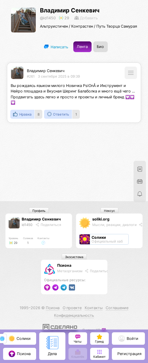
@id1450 (48, 18)
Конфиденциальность (74, 315)
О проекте (72, 307)
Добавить (88, 18)
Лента (82, 47)
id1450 (27, 225)
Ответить (61, 114)
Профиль (38, 211)
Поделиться (50, 225)
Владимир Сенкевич (69, 10)
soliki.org (100, 219)
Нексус (109, 211)
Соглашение (117, 307)
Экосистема (74, 257)
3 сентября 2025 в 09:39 (59, 76)
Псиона (64, 265)
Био (100, 47)
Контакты (94, 307)
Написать (59, 47)
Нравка (25, 114)
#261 (31, 76)
